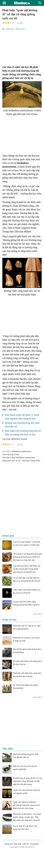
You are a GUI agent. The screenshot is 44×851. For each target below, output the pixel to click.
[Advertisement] (22, 48)
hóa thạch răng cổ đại (31, 461)
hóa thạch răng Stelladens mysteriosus (18, 458)
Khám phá (10, 29)
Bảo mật (17, 844)
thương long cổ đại (10, 454)
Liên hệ (25, 844)
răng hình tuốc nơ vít (11, 461)
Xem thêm (37, 614)
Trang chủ (8, 844)
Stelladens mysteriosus (21, 451)
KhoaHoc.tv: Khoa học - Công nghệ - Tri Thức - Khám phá (22, 3)
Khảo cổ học (20, 29)
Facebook (34, 844)
